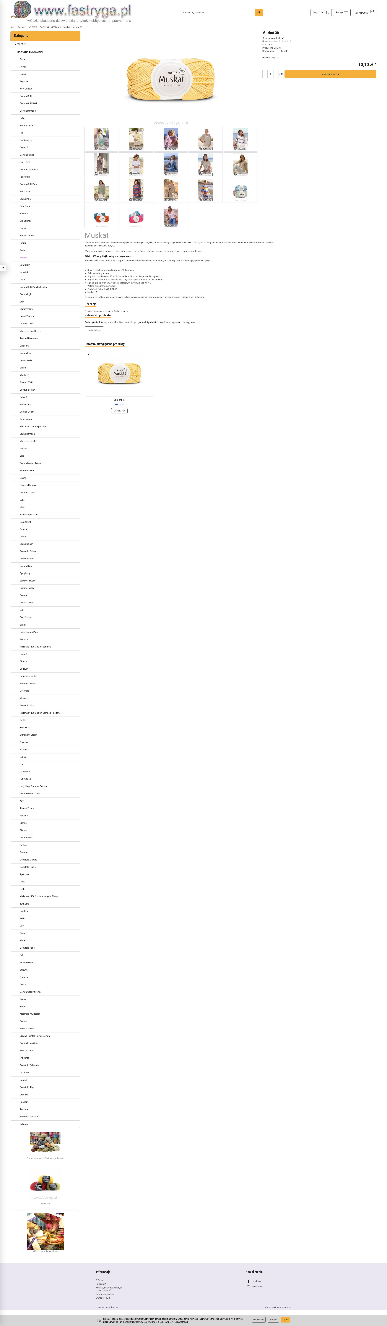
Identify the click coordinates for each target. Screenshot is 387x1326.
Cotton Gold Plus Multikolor (33, 287)
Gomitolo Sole (27, 558)
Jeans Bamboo (27, 434)
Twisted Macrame (29, 338)
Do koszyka (119, 411)
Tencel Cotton (27, 235)
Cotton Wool (26, 837)
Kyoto (23, 999)
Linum (23, 478)
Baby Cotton (26, 404)
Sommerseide (27, 470)
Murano (23, 940)
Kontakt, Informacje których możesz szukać (109, 1288)
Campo (23, 1080)
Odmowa (273, 1319)
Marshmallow (26, 309)
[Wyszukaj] (259, 12)
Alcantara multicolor (30, 1013)
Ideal (22, 507)
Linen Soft (25, 162)
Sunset (23, 654)
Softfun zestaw (27, 389)
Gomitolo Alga (27, 1087)
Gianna (23, 823)
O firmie (100, 1280)
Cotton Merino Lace (30, 793)
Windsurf (24, 375)
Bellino (23, 918)
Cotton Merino (27, 155)
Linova (23, 228)
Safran (23, 243)
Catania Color (26, 323)
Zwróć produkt (103, 1298)
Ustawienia (258, 1319)
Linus (22, 881)
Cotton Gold (26, 96)
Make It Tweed (27, 1028)
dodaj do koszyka (330, 74)
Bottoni (23, 845)
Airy (22, 801)
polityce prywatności (178, 1322)
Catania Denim (27, 411)
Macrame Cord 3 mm (30, 331)
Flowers (24, 213)
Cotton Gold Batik (28, 103)
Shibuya (24, 969)
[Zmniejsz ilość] (275, 74)
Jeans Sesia (26, 360)
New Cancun (26, 88)
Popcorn (24, 1102)
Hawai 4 (24, 272)
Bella (22, 118)
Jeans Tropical (27, 316)
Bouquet (24, 668)
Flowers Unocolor (28, 485)
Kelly (22, 955)
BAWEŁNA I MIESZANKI (30, 52)
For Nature (25, 176)
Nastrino (24, 749)
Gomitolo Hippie (28, 867)
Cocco (23, 536)
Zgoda (285, 1319)
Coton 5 (24, 147)
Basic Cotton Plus (29, 632)
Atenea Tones (27, 808)
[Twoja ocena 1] (279, 41)
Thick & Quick (26, 125)
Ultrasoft (24, 345)
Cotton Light (26, 294)
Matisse (24, 815)
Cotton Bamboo (28, 110)
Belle (22, 301)
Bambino (24, 911)
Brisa (22, 59)
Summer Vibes (27, 588)
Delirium (24, 1124)
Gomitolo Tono (27, 947)
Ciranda (23, 661)
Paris (22, 250)
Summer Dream (27, 683)
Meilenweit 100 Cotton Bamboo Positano (40, 713)
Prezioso (24, 1072)
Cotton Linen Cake (29, 1043)
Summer (24, 852)
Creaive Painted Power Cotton (35, 1036)
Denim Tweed (26, 602)
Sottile (23, 720)
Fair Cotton (25, 191)
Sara (22, 455)
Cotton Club (26, 566)
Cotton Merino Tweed (30, 463)
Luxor (22, 500)
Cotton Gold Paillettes (31, 992)
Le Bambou (25, 771)
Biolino (23, 367)
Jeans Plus (25, 199)
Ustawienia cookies (105, 1294)
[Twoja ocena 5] (290, 41)
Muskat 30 (119, 400)
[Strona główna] (71, 12)
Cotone (23, 595)
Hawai (23, 66)
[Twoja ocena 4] (287, 41)
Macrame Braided (28, 441)
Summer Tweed (28, 580)
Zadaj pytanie (94, 330)
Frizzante (24, 1058)
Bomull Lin (25, 265)
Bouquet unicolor (28, 676)
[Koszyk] (342, 12)
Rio (21, 132)
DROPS (277, 47)
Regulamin (101, 1284)
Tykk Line (24, 874)
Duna (22, 933)
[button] (171, 79)
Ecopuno (24, 977)
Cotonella (24, 690)
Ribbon (23, 448)
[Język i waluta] (364, 12)
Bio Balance (25, 221)
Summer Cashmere (29, 1116)
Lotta (22, 889)
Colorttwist (25, 522)
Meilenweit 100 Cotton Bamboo (35, 646)
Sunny (23, 624)
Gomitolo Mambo (28, 859)
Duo (22, 925)
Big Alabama (26, 140)
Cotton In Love (27, 492)
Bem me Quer (26, 1050)
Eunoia (23, 757)
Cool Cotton (26, 617)
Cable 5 (23, 397)
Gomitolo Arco (27, 705)
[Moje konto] (321, 12)
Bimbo (23, 1006)
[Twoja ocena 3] (285, 41)
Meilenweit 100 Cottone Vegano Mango (39, 896)
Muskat (23, 257)
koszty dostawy (111, 1307)
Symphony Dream (28, 734)
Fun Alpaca (25, 779)
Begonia (24, 81)
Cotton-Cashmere (29, 169)
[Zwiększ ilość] (265, 74)
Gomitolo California (29, 1065)
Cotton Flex (25, 353)
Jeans (23, 74)
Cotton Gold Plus (28, 184)
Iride (22, 610)
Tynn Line (24, 903)
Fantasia (24, 639)
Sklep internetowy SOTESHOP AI (278, 1307)
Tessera (24, 1109)
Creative (24, 1094)
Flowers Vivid (26, 382)
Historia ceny (269, 57)
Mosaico (24, 698)
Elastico (24, 742)
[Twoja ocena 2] (282, 41)
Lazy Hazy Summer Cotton (33, 786)
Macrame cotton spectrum (33, 426)
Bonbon (24, 529)
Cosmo (23, 984)
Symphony (25, 573)
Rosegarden (26, 419)
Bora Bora (25, 206)
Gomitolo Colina (28, 551)
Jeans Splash (26, 544)
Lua (21, 764)
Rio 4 (22, 279)
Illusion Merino (27, 962)
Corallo (23, 1021)
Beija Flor (24, 727)
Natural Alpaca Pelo (29, 514)
